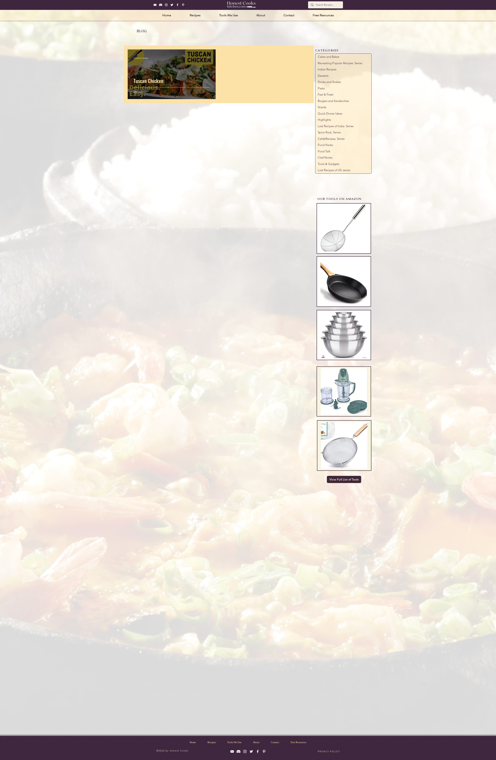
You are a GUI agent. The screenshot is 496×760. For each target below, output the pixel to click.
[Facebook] (177, 5)
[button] (195, 15)
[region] (344, 228)
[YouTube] (155, 5)
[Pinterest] (183, 5)
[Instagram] (166, 5)
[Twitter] (172, 5)
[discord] (160, 5)
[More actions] (209, 58)
